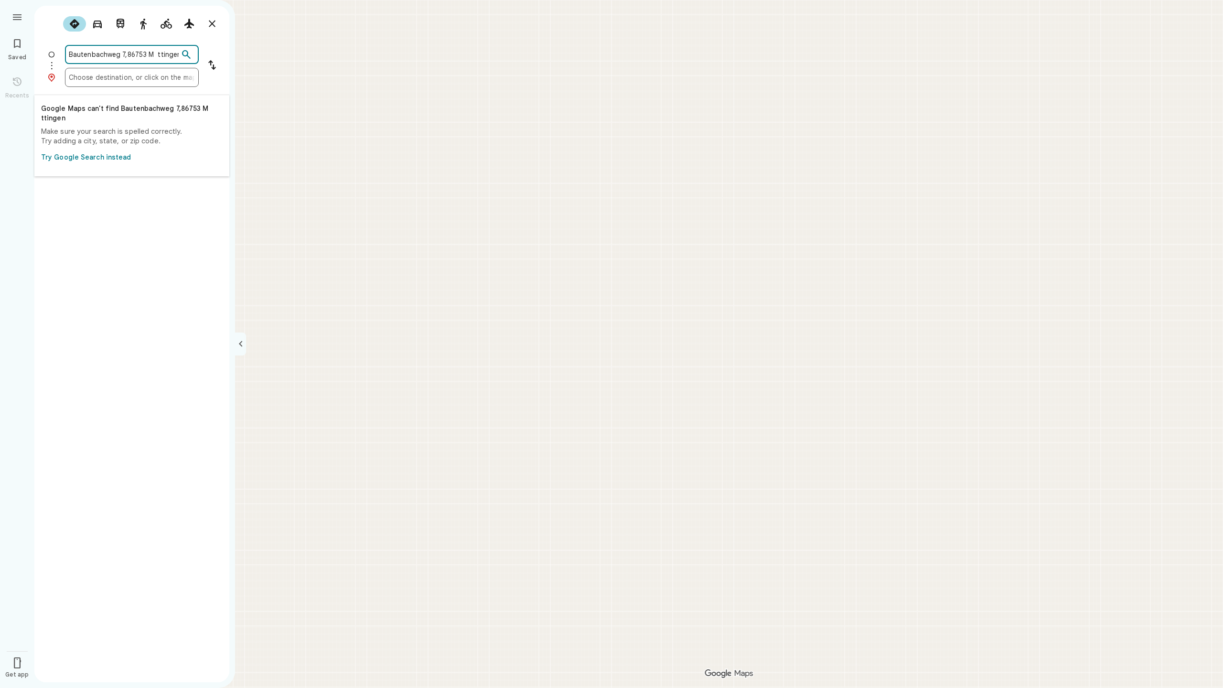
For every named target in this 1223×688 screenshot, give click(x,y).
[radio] (74, 23)
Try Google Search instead (86, 157)
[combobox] (124, 54)
